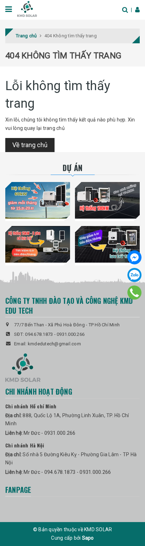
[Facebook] (134, 257)
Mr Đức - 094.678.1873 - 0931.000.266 (67, 472)
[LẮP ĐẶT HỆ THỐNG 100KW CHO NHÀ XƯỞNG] (107, 200)
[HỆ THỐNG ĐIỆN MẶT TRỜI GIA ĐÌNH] (107, 244)
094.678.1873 (39, 334)
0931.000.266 (70, 334)
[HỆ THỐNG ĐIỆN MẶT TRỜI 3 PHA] (37, 244)
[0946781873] (134, 292)
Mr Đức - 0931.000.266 (49, 433)
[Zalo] (134, 275)
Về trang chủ (30, 145)
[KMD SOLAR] (27, 8)
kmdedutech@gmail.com (54, 343)
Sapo (88, 538)
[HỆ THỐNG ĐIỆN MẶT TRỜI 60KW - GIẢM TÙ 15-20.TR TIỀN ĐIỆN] (37, 200)
